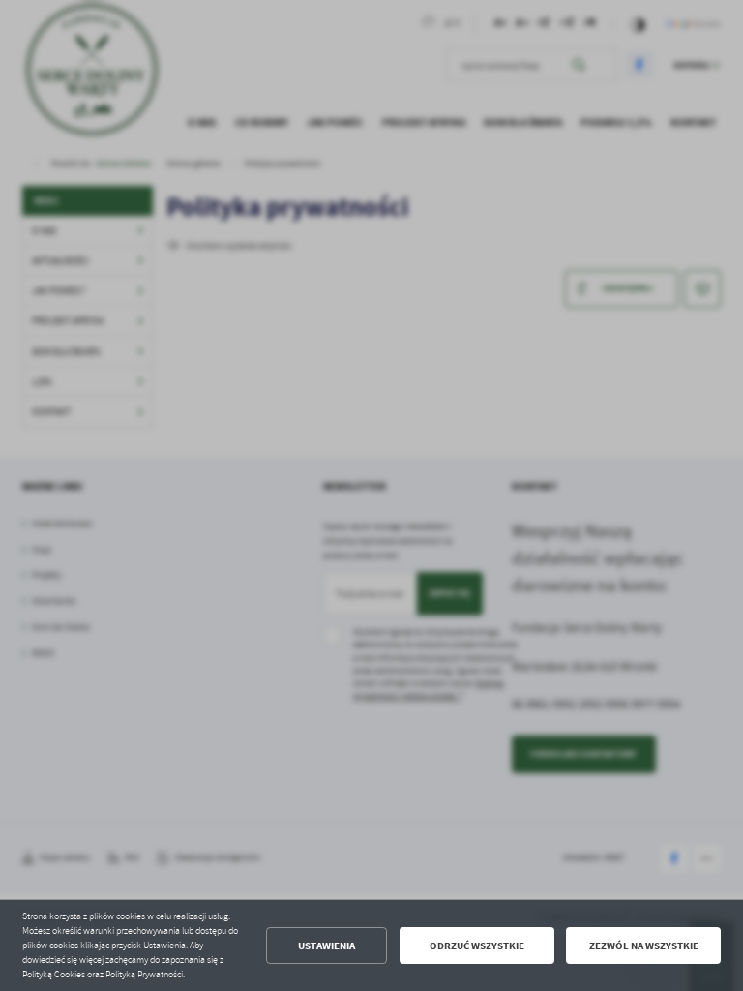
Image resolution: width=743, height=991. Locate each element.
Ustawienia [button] (326, 946)
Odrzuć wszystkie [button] (477, 946)
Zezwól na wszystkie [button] (643, 946)
